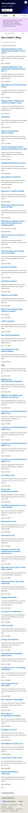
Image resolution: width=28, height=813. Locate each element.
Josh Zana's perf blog (9, 267)
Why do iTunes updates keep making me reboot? (11, 310)
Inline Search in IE (8, 535)
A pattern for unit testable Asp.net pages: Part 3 (14, 428)
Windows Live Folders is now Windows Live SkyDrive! (11, 396)
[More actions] (25, 33)
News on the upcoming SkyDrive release (9, 132)
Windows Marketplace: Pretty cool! (9, 773)
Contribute (3, 807)
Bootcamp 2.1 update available (12, 191)
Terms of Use (19, 809)
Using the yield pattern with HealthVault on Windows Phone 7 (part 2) (13, 51)
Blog (20, 804)
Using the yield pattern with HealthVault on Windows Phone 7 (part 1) (13, 69)
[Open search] (21, 15)
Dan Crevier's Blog (9, 33)
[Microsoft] (14, 16)
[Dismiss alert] (26, 2)
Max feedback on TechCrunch (12, 744)
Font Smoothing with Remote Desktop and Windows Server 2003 (14, 148)
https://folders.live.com (14, 481)
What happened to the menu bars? (9, 685)
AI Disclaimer (4, 804)
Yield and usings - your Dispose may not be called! (12, 252)
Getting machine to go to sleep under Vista (12, 582)
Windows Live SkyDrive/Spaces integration (11, 380)
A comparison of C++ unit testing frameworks (13, 668)
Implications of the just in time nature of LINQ (12, 206)
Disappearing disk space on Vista (13, 163)
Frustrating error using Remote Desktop (10, 350)
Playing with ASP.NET (9, 597)
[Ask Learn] (23, 33)
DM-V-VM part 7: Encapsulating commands (10, 715)
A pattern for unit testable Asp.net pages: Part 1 (14, 460)
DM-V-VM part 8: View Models (12, 700)
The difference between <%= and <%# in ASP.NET (13, 506)
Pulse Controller (7, 625)
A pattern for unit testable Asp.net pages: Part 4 (14, 412)
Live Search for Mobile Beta (11, 611)
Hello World (5, 117)
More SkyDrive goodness (10, 335)
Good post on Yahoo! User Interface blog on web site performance (10, 551)
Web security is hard (8, 521)
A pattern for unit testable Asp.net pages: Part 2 (14, 444)
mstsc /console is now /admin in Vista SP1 (13, 236)
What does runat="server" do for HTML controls (13, 568)
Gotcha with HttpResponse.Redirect (9, 490)
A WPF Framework (8, 321)
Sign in (25, 15)
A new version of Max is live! (11, 758)
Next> (2, 787)
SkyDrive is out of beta (9, 295)
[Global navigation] (1, 15)
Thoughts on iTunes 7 (9, 730)
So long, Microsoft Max (9, 639)
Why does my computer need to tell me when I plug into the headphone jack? (13, 223)
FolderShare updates (9, 281)
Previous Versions (13, 804)
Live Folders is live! (8, 475)
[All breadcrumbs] (2, 33)
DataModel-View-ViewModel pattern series (11, 654)
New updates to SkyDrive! (10, 177)
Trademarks (4, 811)
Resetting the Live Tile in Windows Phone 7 (13, 86)
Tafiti (3, 365)
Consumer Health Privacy (7, 809)
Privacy (9, 807)
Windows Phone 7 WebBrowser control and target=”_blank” (12, 102)
